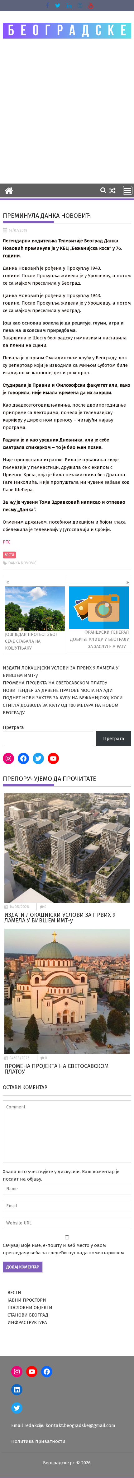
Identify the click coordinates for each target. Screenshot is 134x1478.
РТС (6, 542)
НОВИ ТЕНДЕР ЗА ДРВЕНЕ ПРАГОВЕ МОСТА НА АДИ (58, 690)
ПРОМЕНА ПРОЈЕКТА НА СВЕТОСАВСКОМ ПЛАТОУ (55, 683)
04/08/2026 (19, 1058)
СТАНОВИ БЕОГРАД (27, 1315)
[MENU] (127, 190)
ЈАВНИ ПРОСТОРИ (26, 1300)
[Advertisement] (67, 111)
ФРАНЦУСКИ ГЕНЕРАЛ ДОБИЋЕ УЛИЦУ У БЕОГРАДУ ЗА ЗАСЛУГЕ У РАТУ (99, 639)
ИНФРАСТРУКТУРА (27, 1322)
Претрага (13, 727)
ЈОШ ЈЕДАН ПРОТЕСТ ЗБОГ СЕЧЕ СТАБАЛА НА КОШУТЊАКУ (31, 641)
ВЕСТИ (9, 555)
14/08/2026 (19, 907)
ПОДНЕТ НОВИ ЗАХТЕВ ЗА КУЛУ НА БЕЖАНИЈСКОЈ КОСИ (63, 698)
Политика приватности (38, 1441)
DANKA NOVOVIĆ (22, 563)
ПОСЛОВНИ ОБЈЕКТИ (29, 1307)
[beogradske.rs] (9, 190)
